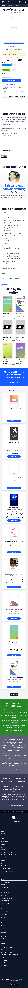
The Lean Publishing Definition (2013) (9, 952)
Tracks (24, 5)
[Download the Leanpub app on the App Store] (14, 984)
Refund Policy (4, 965)
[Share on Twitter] (2, 144)
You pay (3, 73)
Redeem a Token (4, 841)
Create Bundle (4, 885)
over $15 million (19, 725)
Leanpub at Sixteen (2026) (7, 947)
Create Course (4, 887)
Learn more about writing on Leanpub (14, 730)
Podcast (3, 838)
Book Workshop (4, 863)
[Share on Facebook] (4, 144)
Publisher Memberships (6, 873)
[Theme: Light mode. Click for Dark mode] (14, 2)
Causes (2, 912)
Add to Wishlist (11, 84)
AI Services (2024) (5, 949)
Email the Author (6, 150)
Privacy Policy (4, 963)
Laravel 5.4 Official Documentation (14, 541)
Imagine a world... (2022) (6, 951)
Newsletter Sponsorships (6, 852)
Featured (3, 830)
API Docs (3, 905)
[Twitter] (12, 192)
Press (2, 925)
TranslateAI (3, 857)
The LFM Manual (4, 901)
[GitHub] (16, 192)
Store (5, 811)
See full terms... (14, 382)
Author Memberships (5, 882)
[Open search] (8, 2)
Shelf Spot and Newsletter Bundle (8, 854)
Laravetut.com (4, 135)
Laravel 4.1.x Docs (14, 442)
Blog (2, 922)
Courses (17, 5)
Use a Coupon (4, 839)
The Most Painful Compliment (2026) (9, 946)
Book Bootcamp (4, 865)
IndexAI (2, 850)
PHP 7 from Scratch (14, 507)
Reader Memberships (6, 935)
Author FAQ (3, 895)
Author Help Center (5, 896)
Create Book (4, 884)
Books (3, 5)
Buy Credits (3, 936)
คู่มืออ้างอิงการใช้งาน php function (14, 677)
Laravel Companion (14, 607)
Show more (14, 694)
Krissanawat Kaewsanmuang (15, 49)
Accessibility (4, 914)
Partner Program (5, 911)
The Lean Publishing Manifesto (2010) (9, 954)
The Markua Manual (5, 903)
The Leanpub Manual (5, 900)
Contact (3, 924)
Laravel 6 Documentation (14, 476)
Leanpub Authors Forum (6, 898)
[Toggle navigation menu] (26, 103)
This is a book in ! (10, 54)
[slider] (11, 65)
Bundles (10, 5)
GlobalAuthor (4, 849)
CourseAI (3, 847)
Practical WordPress (14, 573)
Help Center (3, 940)
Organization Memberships (7, 871)
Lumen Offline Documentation (14, 409)
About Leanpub (4, 920)
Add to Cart (11, 80)
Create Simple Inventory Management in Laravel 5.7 (14, 641)
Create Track (4, 889)
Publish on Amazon (5, 855)
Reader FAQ (3, 938)
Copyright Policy (4, 962)
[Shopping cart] (19, 2)
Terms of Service (5, 960)
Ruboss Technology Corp (21, 979)
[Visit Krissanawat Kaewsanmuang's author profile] (14, 177)
